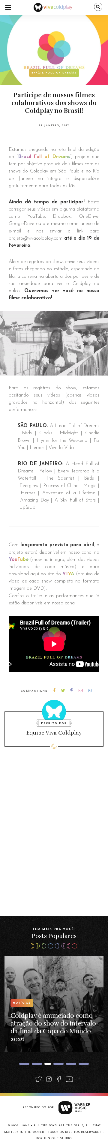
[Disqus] (54, 840)
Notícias (22, 1003)
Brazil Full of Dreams (54, 73)
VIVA (68, 574)
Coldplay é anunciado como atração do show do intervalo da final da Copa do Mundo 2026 (53, 1027)
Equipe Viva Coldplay (54, 732)
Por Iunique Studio (54, 1138)
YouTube (18, 559)
